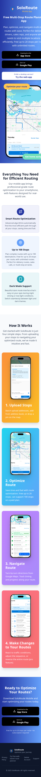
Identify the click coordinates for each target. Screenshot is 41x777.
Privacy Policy (4, 758)
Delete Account (27, 758)
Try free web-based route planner (15, 758)
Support (36, 758)
